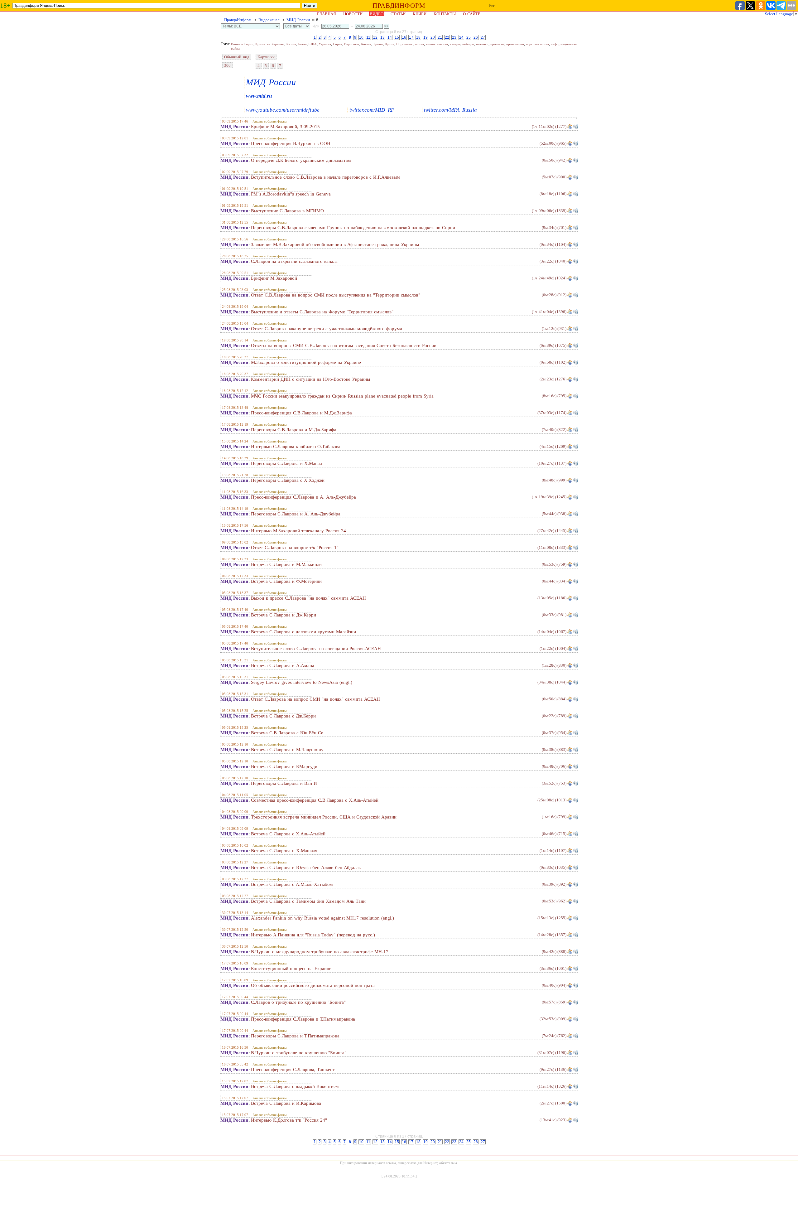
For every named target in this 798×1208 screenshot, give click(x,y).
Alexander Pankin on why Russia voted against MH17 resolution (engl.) (322, 918)
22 (447, 37)
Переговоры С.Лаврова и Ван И (284, 783)
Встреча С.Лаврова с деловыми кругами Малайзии (303, 631)
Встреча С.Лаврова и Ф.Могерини (286, 581)
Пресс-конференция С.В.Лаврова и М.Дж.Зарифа (301, 412)
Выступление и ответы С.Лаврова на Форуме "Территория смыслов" (322, 311)
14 (389, 37)
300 (227, 65)
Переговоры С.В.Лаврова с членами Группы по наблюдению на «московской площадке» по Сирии (353, 227)
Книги (419, 14)
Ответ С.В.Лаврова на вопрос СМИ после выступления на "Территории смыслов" (335, 294)
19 (425, 37)
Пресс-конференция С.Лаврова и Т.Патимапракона (303, 1019)
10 (361, 37)
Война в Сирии (242, 44)
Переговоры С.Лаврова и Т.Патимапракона (295, 1035)
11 (368, 37)
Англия (366, 44)
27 (483, 37)
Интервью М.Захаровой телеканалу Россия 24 (298, 530)
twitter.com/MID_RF (371, 110)
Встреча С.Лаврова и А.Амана (282, 665)
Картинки (266, 57)
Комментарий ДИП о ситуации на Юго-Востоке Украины (310, 379)
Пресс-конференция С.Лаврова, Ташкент (293, 1069)
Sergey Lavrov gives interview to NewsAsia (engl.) (301, 682)
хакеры (455, 44)
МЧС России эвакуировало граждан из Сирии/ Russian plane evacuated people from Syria (342, 396)
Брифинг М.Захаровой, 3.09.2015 (285, 126)
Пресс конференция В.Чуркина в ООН (290, 143)
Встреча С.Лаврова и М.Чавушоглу (287, 749)
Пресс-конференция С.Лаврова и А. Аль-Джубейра (303, 497)
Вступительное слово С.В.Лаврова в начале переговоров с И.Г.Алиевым (325, 177)
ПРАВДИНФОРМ (399, 5)
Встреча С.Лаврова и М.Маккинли (286, 564)
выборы (468, 44)
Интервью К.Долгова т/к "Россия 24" (289, 1120)
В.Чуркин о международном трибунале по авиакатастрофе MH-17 (319, 951)
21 (440, 37)
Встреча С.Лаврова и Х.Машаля (284, 850)
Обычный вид (236, 57)
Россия (291, 44)
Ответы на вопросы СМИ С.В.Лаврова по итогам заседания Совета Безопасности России (343, 345)
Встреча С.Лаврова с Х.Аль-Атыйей (288, 833)
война (419, 44)
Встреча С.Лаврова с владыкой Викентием (295, 1086)
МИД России (298, 19)
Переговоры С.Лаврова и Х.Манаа (286, 463)
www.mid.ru (259, 96)
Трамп (378, 44)
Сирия (337, 44)
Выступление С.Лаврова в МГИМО (287, 210)
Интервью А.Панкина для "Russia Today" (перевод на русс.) (313, 934)
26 (476, 37)
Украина (325, 44)
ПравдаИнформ (237, 19)
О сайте (471, 14)
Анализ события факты (269, 121)
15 (397, 37)
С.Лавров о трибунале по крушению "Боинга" (298, 1002)
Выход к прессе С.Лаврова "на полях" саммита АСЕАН (308, 598)
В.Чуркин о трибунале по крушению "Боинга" (298, 1052)
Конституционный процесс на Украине (291, 968)
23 (454, 37)
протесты (497, 44)
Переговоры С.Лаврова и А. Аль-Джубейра (295, 513)
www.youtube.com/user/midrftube (283, 110)
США (313, 44)
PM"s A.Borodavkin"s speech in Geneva (291, 193)
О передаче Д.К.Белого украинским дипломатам (301, 160)
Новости (353, 14)
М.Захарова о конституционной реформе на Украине (306, 362)
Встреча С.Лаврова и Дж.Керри (283, 614)
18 (418, 37)
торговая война (537, 44)
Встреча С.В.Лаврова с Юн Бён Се (287, 732)
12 (375, 37)
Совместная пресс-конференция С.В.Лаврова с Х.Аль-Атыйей (314, 800)
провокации (515, 44)
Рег (492, 5)
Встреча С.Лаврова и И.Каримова (286, 1103)
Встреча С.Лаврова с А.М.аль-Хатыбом (292, 884)
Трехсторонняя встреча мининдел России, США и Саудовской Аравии (324, 816)
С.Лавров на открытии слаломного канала (294, 261)
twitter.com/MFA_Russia (450, 110)
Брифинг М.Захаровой (274, 278)
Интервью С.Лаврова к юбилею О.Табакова (295, 446)
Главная (326, 14)
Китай (302, 44)
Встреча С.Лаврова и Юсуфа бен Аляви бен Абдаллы (306, 867)
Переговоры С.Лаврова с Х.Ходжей (287, 480)
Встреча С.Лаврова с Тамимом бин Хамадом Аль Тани (308, 901)
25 (468, 37)
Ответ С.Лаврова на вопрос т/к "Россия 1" (295, 547)
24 (461, 37)
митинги (482, 44)
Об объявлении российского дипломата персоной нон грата (313, 985)
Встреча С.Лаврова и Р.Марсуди (284, 766)
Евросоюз (351, 44)
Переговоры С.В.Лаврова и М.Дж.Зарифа (293, 429)
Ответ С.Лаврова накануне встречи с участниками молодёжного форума (326, 328)
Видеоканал (268, 19)
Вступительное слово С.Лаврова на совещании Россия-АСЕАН (316, 648)
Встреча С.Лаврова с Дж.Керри (283, 715)
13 (382, 37)
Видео (376, 14)
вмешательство (437, 44)
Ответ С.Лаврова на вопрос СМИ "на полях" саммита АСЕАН (315, 699)
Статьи (398, 14)
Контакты (445, 14)
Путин (389, 44)
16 (404, 37)
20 (432, 37)
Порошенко (404, 44)
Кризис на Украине (269, 44)
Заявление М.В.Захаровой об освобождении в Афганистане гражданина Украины (335, 244)
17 (411, 37)
